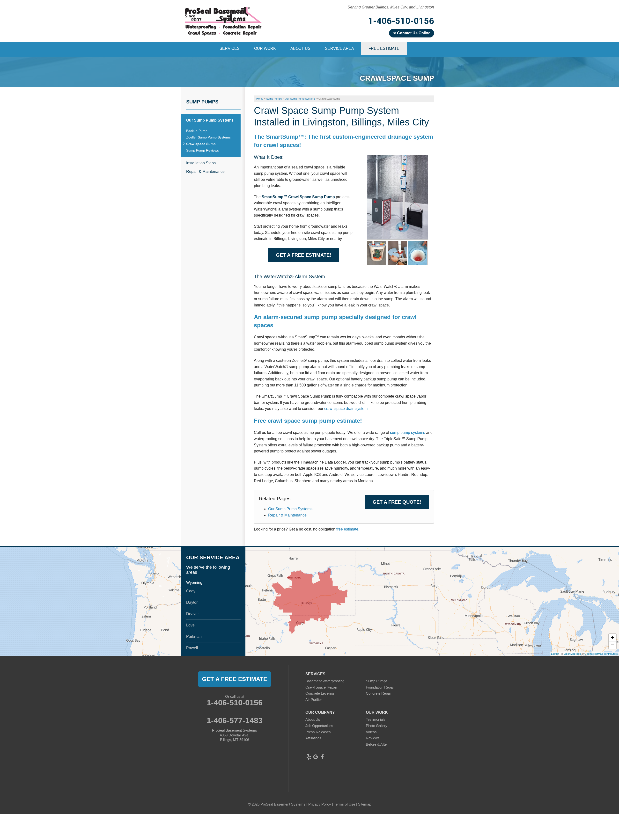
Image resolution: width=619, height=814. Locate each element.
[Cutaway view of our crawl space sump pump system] (376, 252)
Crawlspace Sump (201, 144)
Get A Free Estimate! (303, 255)
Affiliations (313, 738)
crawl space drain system (346, 409)
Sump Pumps (202, 101)
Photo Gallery (376, 726)
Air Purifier (313, 700)
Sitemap (364, 804)
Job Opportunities (319, 726)
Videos (371, 732)
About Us (312, 719)
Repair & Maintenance (287, 515)
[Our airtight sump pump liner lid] (397, 252)
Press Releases (318, 732)
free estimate (347, 529)
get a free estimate (234, 679)
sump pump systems (408, 432)
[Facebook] (322, 757)
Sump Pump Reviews (202, 150)
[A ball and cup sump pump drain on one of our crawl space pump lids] (417, 252)
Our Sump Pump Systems (290, 509)
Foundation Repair (380, 687)
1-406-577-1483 (235, 720)
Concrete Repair (379, 693)
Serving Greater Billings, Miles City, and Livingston (390, 7)
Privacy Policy (319, 804)
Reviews (373, 738)
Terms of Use (344, 804)
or (411, 33)
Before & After (377, 744)
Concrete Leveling (319, 693)
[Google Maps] (315, 757)
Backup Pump (196, 131)
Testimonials (375, 719)
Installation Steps (201, 163)
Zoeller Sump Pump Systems (208, 137)
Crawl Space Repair (321, 687)
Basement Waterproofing (324, 681)
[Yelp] (309, 757)
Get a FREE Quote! (397, 502)
